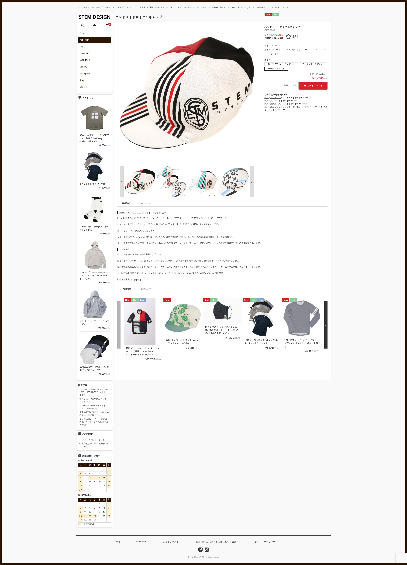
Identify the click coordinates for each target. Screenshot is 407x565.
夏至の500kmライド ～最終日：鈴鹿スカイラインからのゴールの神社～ (94, 422)
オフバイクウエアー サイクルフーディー (94, 323)
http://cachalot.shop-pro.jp (129, 279)
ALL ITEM (84, 40)
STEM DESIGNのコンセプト (92, 440)
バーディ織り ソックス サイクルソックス (94, 228)
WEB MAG (85, 60)
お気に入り (146, 289)
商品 (266, 101)
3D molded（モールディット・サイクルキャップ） (93, 407)
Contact (84, 87)
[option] (186, 95)
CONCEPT (85, 53)
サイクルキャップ (309, 107)
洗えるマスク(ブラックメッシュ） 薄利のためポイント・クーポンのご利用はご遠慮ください (222, 330)
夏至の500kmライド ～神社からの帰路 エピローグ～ (94, 413)
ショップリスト (171, 542)
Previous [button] (122, 181)
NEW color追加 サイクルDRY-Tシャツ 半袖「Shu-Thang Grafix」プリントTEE (94, 138)
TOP (82, 33)
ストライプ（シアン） (312, 64)
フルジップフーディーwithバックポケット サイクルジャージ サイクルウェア (94, 275)
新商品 (273, 104)
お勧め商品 (275, 98)
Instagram (85, 73)
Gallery (83, 67)
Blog (82, 80)
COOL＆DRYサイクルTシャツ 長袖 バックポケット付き (94, 368)
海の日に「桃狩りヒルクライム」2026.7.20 (92, 400)
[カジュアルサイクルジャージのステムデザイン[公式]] (94, 16)
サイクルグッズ (291, 107)
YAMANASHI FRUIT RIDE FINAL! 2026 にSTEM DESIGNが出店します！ (93, 392)
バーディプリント (276, 68)
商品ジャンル (276, 107)
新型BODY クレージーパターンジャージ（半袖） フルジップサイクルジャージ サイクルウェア (143, 351)
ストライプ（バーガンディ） (281, 64)
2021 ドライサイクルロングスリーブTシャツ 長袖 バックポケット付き (301, 343)
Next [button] (269, 95)
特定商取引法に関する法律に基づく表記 (93, 445)
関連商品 (127, 289)
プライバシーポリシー (263, 542)
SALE (82, 47)
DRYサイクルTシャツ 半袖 (92, 184)
